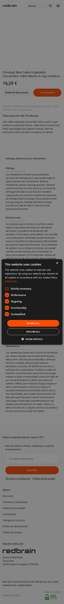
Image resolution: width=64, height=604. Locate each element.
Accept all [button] (33, 323)
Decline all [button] (33, 331)
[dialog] (32, 302)
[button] (32, 339)
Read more (11, 281)
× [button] (57, 263)
